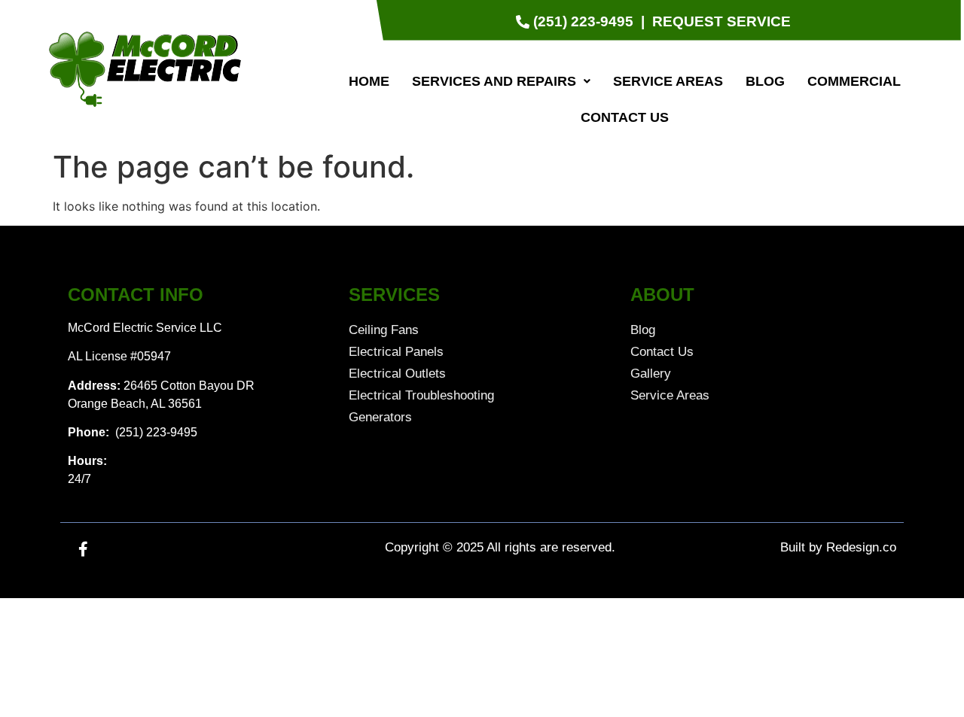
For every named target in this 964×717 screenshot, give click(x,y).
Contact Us (625, 117)
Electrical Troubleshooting (421, 395)
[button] (501, 81)
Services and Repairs (494, 81)
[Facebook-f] (83, 549)
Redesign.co (861, 547)
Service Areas (668, 81)
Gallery (650, 373)
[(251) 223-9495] (576, 22)
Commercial (854, 81)
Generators (380, 417)
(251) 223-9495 (154, 432)
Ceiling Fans (384, 330)
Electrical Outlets (397, 373)
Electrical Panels (396, 352)
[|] (642, 22)
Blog (765, 81)
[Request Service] (721, 22)
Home (369, 81)
